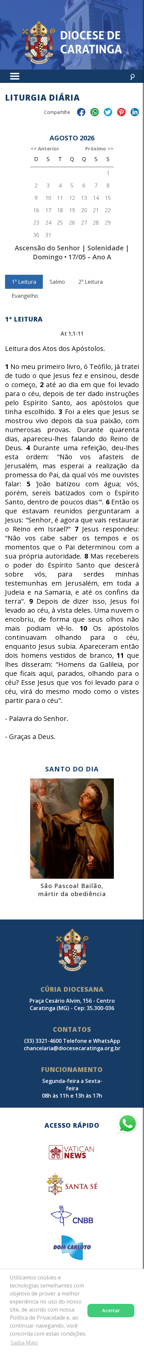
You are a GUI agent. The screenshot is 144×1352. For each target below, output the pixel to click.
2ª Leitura (90, 281)
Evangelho (25, 295)
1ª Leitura (24, 281)
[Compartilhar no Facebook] (81, 113)
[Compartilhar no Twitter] (108, 113)
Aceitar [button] (111, 1310)
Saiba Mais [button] (24, 1342)
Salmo (57, 281)
